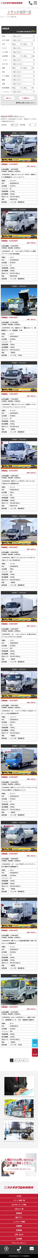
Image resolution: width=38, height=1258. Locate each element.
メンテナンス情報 (19, 1221)
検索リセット (9, 98)
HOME (19, 1196)
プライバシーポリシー (19, 1243)
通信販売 (19, 1213)
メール (31, 1251)
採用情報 (19, 1230)
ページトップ (6, 1251)
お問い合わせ (19, 1234)
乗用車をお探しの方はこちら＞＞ (26, 103)
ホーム (2, 17)
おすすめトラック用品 (19, 1204)
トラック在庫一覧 (19, 1200)
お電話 (19, 1251)
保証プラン (19, 1217)
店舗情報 (19, 1226)
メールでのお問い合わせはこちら (19, 1169)
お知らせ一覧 (19, 1209)
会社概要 (19, 1239)
